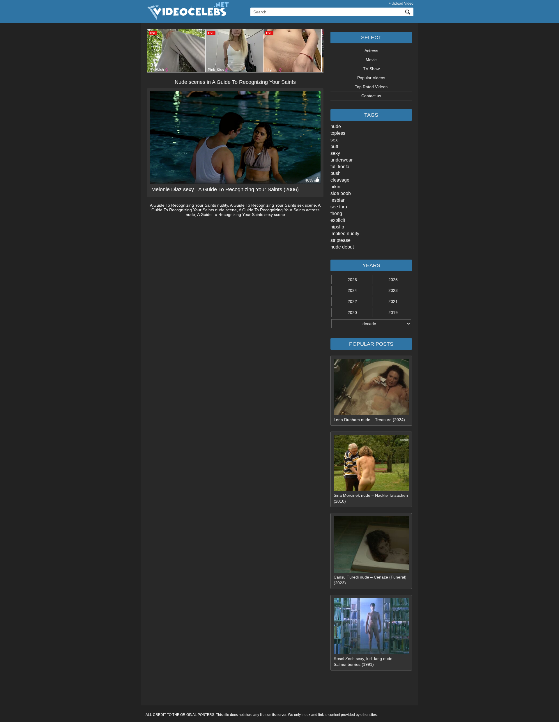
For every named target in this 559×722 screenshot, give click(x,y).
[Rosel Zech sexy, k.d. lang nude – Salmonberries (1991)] (371, 652)
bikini (336, 186)
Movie (371, 59)
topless (337, 133)
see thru (338, 206)
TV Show (371, 68)
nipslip (337, 226)
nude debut (342, 246)
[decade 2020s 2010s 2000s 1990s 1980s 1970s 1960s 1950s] (371, 323)
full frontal (340, 166)
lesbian (338, 200)
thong (336, 213)
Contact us (371, 95)
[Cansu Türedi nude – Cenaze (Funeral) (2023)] (371, 571)
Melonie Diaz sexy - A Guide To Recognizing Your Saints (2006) (225, 189)
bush (335, 173)
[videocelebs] (187, 19)
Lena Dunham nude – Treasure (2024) (369, 419)
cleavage (339, 180)
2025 (393, 279)
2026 (352, 279)
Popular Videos (371, 77)
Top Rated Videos (371, 86)
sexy (335, 153)
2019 (393, 312)
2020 (352, 312)
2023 (393, 290)
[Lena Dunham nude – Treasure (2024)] (371, 413)
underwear (341, 159)
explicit (337, 220)
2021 (393, 301)
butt (334, 146)
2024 (352, 290)
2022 (352, 301)
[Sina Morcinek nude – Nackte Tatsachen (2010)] (371, 489)
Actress (371, 50)
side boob (340, 193)
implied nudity (344, 233)
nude (335, 126)
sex (334, 139)
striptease (340, 240)
